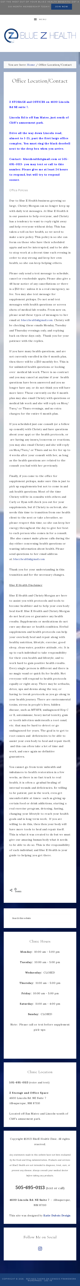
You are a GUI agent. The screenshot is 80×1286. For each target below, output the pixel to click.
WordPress (35, 1281)
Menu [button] (43, 19)
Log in (48, 1281)
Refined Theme (35, 1279)
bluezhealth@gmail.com (37, 320)
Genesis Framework (63, 1279)
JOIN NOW (61, 6)
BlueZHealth (40, 35)
